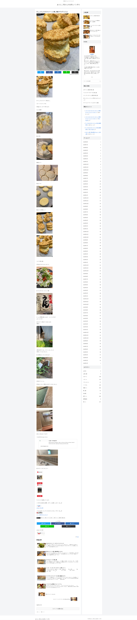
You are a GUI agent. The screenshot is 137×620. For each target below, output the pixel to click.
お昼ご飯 (92, 373)
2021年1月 (92, 329)
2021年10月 (92, 304)
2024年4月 (92, 220)
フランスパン (92, 382)
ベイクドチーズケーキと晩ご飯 (90, 92)
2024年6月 (92, 214)
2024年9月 (92, 206)
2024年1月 (92, 228)
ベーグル (92, 385)
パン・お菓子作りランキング (42, 514)
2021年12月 (92, 298)
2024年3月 (92, 223)
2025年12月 (92, 164)
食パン (92, 401)
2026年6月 (92, 147)
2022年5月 (92, 284)
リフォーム (56, 517)
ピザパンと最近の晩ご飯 (88, 89)
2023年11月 (92, 234)
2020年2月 (92, 360)
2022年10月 (92, 270)
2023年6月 (92, 248)
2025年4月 (92, 186)
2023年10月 (92, 237)
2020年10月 (92, 338)
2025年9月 (92, 172)
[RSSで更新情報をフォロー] (92, 77)
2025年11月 (92, 167)
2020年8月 (92, 343)
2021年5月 (92, 318)
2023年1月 (92, 262)
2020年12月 (92, 332)
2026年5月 (92, 150)
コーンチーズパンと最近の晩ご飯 (90, 95)
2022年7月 (92, 279)
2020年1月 (92, 363)
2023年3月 (92, 256)
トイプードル (48, 517)
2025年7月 (92, 178)
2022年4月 (92, 287)
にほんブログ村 (39, 508)
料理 (60, 517)
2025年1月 (92, 195)
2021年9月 (92, 307)
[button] (100, 81)
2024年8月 (92, 209)
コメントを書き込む (57, 608)
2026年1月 (92, 161)
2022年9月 (92, 273)
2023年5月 (92, 251)
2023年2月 (92, 259)
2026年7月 (92, 144)
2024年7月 (92, 212)
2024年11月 (92, 200)
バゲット (92, 379)
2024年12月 (92, 198)
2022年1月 (92, 296)
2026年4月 (92, 153)
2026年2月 (92, 158)
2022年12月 (92, 265)
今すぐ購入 (39, 483)
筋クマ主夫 (91, 129)
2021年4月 (92, 321)
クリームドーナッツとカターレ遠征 (91, 102)
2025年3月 (92, 189)
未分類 (92, 393)
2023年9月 (92, 240)
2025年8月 (92, 175)
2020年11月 (92, 335)
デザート (38, 517)
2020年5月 (92, 352)
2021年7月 (92, 312)
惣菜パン (92, 387)
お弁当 (92, 371)
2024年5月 (92, 217)
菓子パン (92, 396)
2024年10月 (92, 203)
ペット (52, 517)
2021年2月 (92, 326)
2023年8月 (92, 242)
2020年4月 (92, 354)
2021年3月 (92, 324)
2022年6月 (92, 282)
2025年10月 (92, 169)
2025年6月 (92, 181)
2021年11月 (92, 301)
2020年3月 (92, 357)
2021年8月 (92, 310)
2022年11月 (92, 268)
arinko (92, 54)
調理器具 (92, 399)
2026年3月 (92, 155)
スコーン (43, 517)
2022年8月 (92, 276)
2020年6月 (92, 349)
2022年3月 (92, 290)
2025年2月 (92, 192)
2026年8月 (92, 141)
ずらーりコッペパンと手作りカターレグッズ (92, 99)
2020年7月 (92, 346)
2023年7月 (92, 245)
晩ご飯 (64, 517)
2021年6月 (92, 315)
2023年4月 (92, 254)
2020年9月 (92, 340)
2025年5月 (92, 183)
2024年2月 (92, 226)
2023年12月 (92, 231)
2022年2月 (92, 293)
